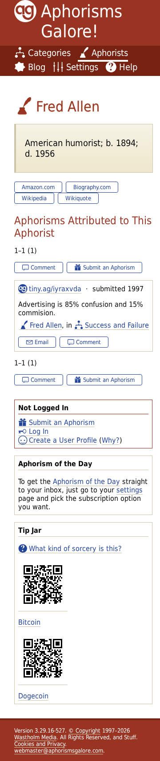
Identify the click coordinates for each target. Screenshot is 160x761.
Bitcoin (29, 622)
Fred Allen (46, 325)
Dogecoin (33, 696)
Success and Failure (117, 325)
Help (128, 67)
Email (41, 342)
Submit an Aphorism (62, 422)
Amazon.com (38, 187)
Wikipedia (34, 198)
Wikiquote (78, 198)
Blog (36, 67)
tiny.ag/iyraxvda (55, 289)
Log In (38, 431)
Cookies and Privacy (39, 744)
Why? (111, 440)
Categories (49, 53)
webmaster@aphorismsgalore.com (58, 750)
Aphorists (110, 53)
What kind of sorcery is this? (75, 548)
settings (129, 490)
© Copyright (84, 730)
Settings (82, 67)
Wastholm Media (35, 737)
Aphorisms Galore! (81, 21)
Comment (43, 267)
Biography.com (92, 187)
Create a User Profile (63, 440)
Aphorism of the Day (86, 481)
